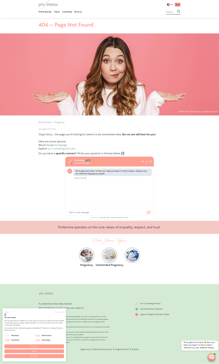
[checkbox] (7, 335)
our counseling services (61, 148)
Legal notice (85, 349)
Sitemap (135, 349)
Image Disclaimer (122, 349)
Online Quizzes (45, 12)
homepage (60, 145)
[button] (8, 312)
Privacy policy (59, 312)
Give (177, 4)
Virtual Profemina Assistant (151, 309)
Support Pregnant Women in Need (154, 314)
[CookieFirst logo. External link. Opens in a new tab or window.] (5, 315)
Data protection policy (102, 349)
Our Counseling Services (150, 303)
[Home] (48, 4)
